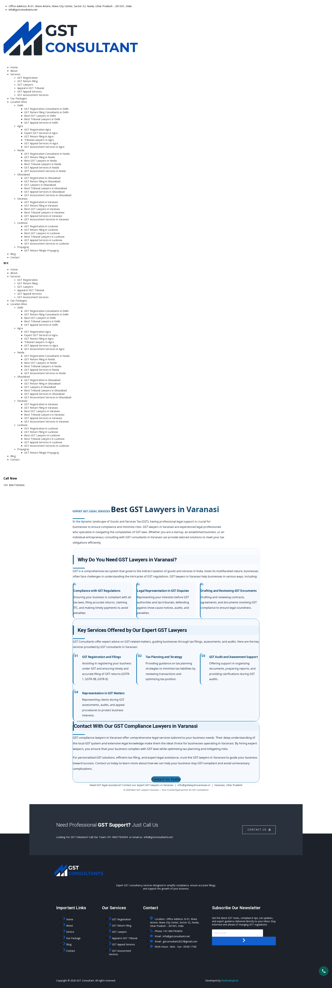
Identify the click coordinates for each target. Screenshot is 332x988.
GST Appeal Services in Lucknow (43, 240)
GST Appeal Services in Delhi (41, 122)
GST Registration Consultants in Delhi (46, 108)
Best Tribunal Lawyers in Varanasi (44, 212)
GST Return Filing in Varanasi (41, 205)
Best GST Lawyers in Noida (40, 160)
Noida (20, 150)
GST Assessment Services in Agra (44, 146)
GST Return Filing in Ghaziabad (42, 181)
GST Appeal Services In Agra (41, 143)
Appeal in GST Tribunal (30, 88)
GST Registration (27, 77)
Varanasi (22, 198)
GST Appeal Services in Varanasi (43, 216)
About (13, 70)
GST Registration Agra (37, 129)
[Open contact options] (324, 971)
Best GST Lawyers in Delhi (40, 115)
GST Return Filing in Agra (38, 136)
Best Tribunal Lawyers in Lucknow (44, 236)
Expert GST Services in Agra (41, 133)
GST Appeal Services (29, 91)
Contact (15, 257)
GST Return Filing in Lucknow (41, 229)
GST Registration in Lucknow (41, 226)
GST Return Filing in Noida (39, 157)
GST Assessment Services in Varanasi (46, 219)
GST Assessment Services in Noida (45, 171)
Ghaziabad (23, 174)
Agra (20, 126)
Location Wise (18, 101)
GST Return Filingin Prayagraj (41, 250)
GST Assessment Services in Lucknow (46, 243)
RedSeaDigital (229, 980)
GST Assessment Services (33, 95)
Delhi (20, 105)
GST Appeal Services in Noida (41, 167)
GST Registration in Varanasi (41, 202)
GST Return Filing (27, 81)
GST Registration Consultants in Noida (47, 153)
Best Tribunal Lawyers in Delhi (42, 119)
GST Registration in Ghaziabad (42, 178)
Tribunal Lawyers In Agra (39, 140)
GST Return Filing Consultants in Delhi (46, 112)
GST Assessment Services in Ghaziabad (47, 195)
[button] (166, 263)
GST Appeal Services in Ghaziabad (44, 191)
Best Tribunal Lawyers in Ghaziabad (45, 188)
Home (14, 67)
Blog (13, 254)
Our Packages (18, 98)
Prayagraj (23, 247)
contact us (257, 829)
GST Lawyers (25, 84)
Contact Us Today (166, 779)
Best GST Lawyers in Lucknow (42, 233)
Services (15, 74)
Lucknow (22, 222)
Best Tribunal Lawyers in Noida (42, 164)
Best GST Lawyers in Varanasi (42, 209)
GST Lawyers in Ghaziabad (40, 184)
